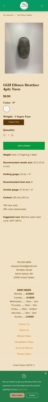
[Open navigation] (6, 5)
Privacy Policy (24, 354)
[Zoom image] (24, 49)
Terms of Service (24, 348)
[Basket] (42, 6)
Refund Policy (24, 336)
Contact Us (24, 324)
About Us (24, 330)
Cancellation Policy (24, 342)
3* (6, 109)
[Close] (45, 373)
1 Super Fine (13, 122)
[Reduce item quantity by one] (4, 136)
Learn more (22, 389)
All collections (8, 15)
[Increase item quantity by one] (12, 136)
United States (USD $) (23, 365)
